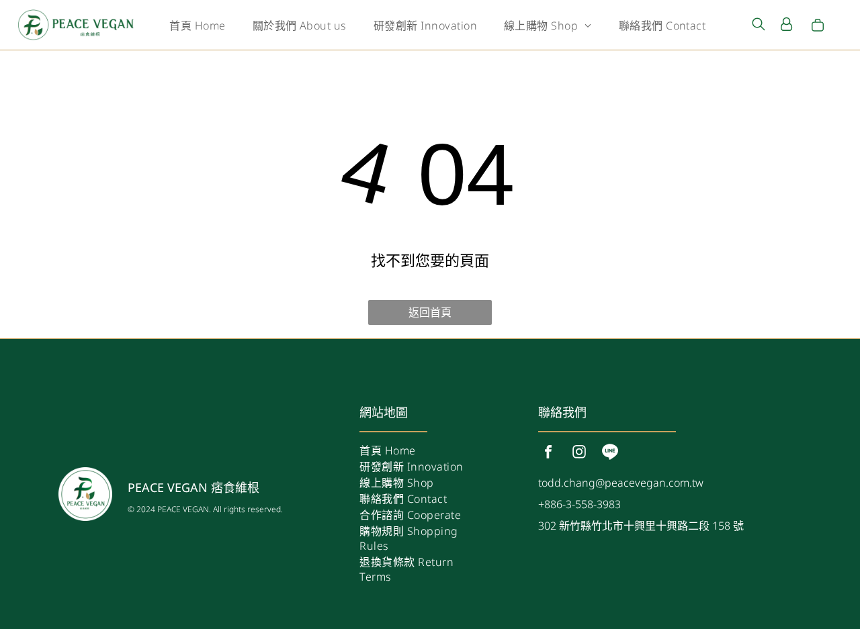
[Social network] (610, 453)
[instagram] (579, 453)
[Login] (786, 24)
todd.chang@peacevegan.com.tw (620, 482)
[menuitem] (197, 25)
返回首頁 (430, 312)
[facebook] (548, 453)
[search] (758, 25)
